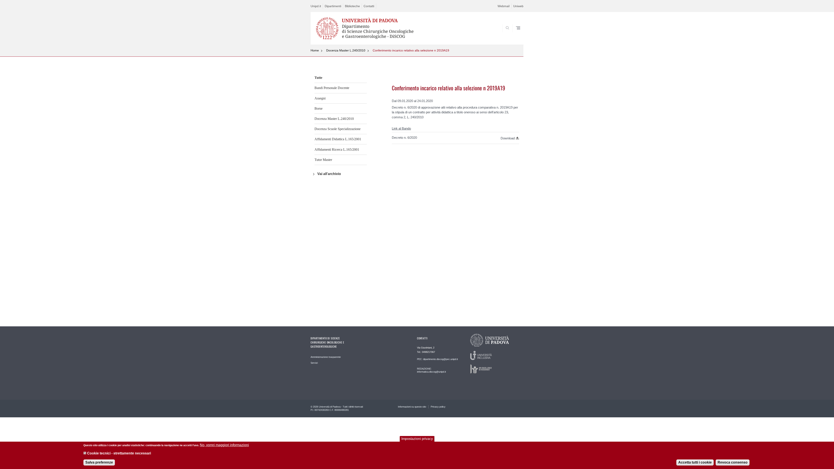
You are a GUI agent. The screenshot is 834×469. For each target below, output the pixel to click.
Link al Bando (401, 128)
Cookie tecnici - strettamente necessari (119, 453)
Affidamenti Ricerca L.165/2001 (336, 149)
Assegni (320, 98)
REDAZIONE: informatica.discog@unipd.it (431, 370)
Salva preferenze (99, 462)
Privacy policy (438, 406)
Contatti (369, 6)
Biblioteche (352, 6)
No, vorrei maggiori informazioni (224, 445)
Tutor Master (323, 160)
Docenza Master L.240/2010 (345, 50)
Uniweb (518, 6)
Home (315, 50)
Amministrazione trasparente (326, 357)
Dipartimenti (333, 6)
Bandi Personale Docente (331, 88)
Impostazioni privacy (417, 439)
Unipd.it (316, 6)
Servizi (314, 363)
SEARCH (515, 34)
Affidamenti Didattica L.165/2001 (337, 139)
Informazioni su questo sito (412, 406)
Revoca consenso (733, 462)
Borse (318, 108)
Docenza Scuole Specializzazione (337, 129)
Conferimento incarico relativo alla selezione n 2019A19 (411, 50)
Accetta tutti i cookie (695, 462)
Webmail (504, 6)
